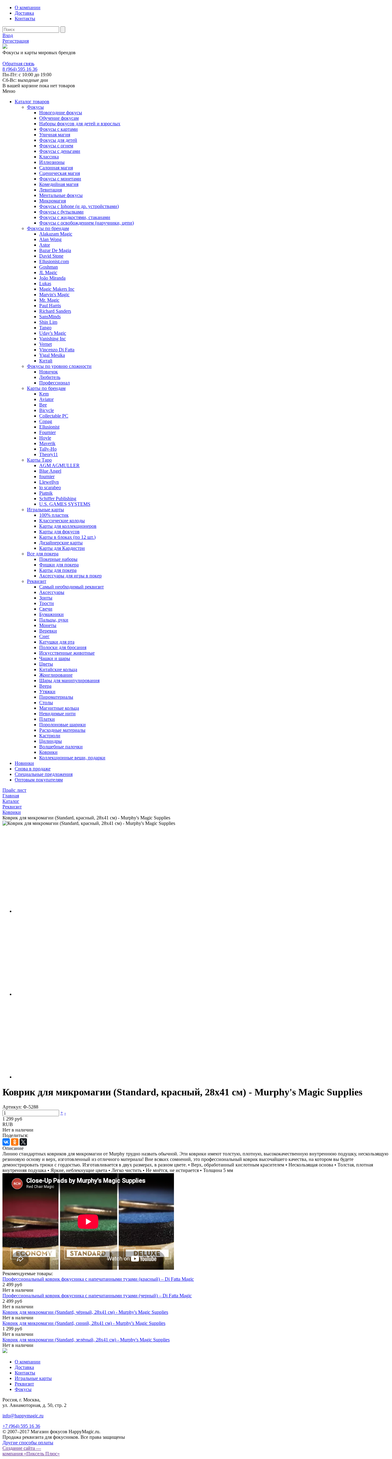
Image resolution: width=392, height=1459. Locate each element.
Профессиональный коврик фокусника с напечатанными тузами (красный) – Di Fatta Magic (98, 1279)
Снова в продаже (33, 768)
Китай (45, 360)
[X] (23, 1142)
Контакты (25, 18)
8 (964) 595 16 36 (19, 58)
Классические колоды (62, 520)
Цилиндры (50, 741)
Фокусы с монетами (60, 178)
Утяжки (47, 691)
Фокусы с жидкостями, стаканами (74, 217)
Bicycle (46, 410)
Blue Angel (50, 471)
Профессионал (54, 382)
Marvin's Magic (54, 294)
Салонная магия (56, 167)
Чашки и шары (54, 658)
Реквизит (36, 581)
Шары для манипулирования (69, 680)
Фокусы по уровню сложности (59, 366)
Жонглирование (56, 675)
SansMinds (50, 316)
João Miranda (52, 278)
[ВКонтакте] (6, 1142)
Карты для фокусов (59, 531)
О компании (27, 7)
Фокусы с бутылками (61, 211)
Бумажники (51, 614)
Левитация (50, 189)
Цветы (46, 664)
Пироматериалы (56, 697)
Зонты (45, 597)
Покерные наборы (58, 559)
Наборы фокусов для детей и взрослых (79, 123)
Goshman (48, 267)
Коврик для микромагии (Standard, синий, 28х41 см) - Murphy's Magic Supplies (83, 1323)
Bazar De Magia (55, 250)
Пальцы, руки (53, 619)
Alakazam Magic (55, 233)
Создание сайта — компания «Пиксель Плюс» (31, 1451)
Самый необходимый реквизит (71, 586)
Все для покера (42, 553)
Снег (44, 636)
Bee (43, 404)
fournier (47, 476)
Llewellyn (49, 482)
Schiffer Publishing (57, 498)
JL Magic (48, 272)
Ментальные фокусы (61, 195)
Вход (7, 35)
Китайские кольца (58, 669)
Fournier (47, 432)
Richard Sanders (55, 311)
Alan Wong (50, 239)
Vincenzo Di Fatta (56, 349)
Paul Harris (50, 305)
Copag (45, 421)
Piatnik (46, 493)
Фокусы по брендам (48, 228)
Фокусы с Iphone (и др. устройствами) (79, 206)
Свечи (45, 608)
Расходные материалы (62, 730)
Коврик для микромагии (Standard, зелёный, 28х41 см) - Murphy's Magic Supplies (86, 1339)
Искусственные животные (67, 653)
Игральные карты (45, 509)
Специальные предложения (44, 774)
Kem (44, 393)
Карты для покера (58, 570)
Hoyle (45, 437)
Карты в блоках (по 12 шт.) (67, 537)
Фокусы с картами (58, 129)
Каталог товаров (32, 101)
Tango (45, 327)
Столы (46, 702)
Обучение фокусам (59, 118)
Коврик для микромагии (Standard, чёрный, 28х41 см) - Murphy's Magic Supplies (85, 1312)
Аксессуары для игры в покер (70, 575)
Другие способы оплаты (27, 1442)
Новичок (48, 371)
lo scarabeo (50, 487)
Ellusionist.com (54, 261)
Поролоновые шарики (62, 724)
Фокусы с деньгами (59, 151)
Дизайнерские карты (61, 542)
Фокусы (35, 107)
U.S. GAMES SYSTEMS (64, 504)
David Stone (51, 256)
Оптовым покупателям (39, 779)
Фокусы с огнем (56, 145)
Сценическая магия (59, 173)
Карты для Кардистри (62, 548)
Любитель (49, 377)
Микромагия (52, 200)
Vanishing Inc (52, 338)
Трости (46, 603)
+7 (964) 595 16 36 (21, 1426)
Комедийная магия (58, 184)
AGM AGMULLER (59, 465)
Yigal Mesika (52, 355)
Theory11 (48, 454)
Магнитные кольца (59, 708)
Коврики (48, 752)
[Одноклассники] (14, 1142)
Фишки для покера (59, 564)
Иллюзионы (52, 162)
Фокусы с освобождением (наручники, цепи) (86, 222)
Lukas (45, 283)
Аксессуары (51, 592)
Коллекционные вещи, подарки (72, 757)
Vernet (45, 344)
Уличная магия (54, 134)
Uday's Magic (52, 333)
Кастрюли (49, 735)
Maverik (47, 443)
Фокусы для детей (58, 140)
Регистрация (15, 40)
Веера (45, 686)
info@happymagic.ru (22, 1415)
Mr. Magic (49, 300)
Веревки (48, 630)
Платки (47, 719)
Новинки (24, 763)
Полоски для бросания (62, 647)
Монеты (47, 625)
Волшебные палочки (61, 746)
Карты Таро (39, 460)
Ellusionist (49, 426)
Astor (44, 245)
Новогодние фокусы (60, 112)
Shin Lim (48, 322)
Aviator (46, 399)
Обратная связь (18, 63)
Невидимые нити (57, 713)
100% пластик (54, 515)
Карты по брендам (46, 388)
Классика (49, 156)
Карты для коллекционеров (67, 526)
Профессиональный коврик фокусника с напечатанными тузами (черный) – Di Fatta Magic (97, 1295)
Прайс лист (14, 790)
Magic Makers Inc (56, 289)
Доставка (24, 13)
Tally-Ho (48, 449)
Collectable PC (53, 415)
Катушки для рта (56, 641)
